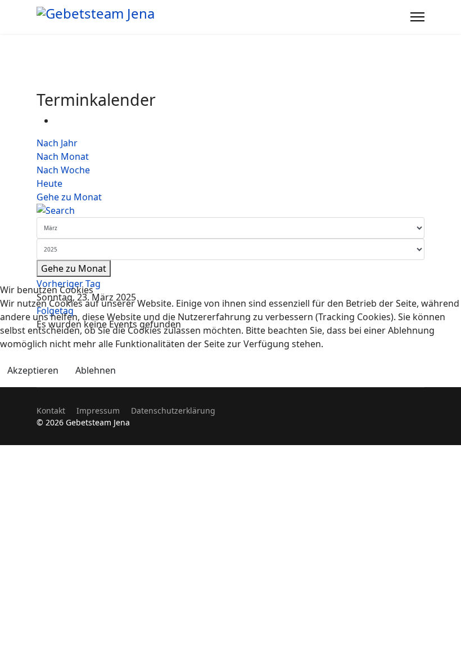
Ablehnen (95, 370)
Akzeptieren (32, 370)
